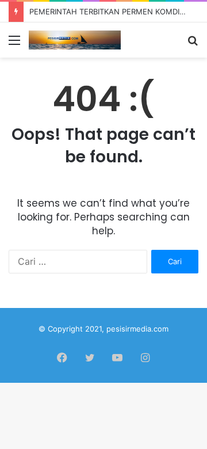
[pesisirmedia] (75, 40)
